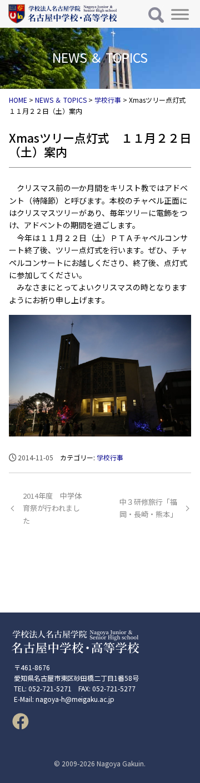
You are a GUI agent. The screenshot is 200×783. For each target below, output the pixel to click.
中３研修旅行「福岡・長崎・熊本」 (148, 507)
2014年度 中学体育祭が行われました (52, 507)
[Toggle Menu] (180, 14)
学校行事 (110, 457)
